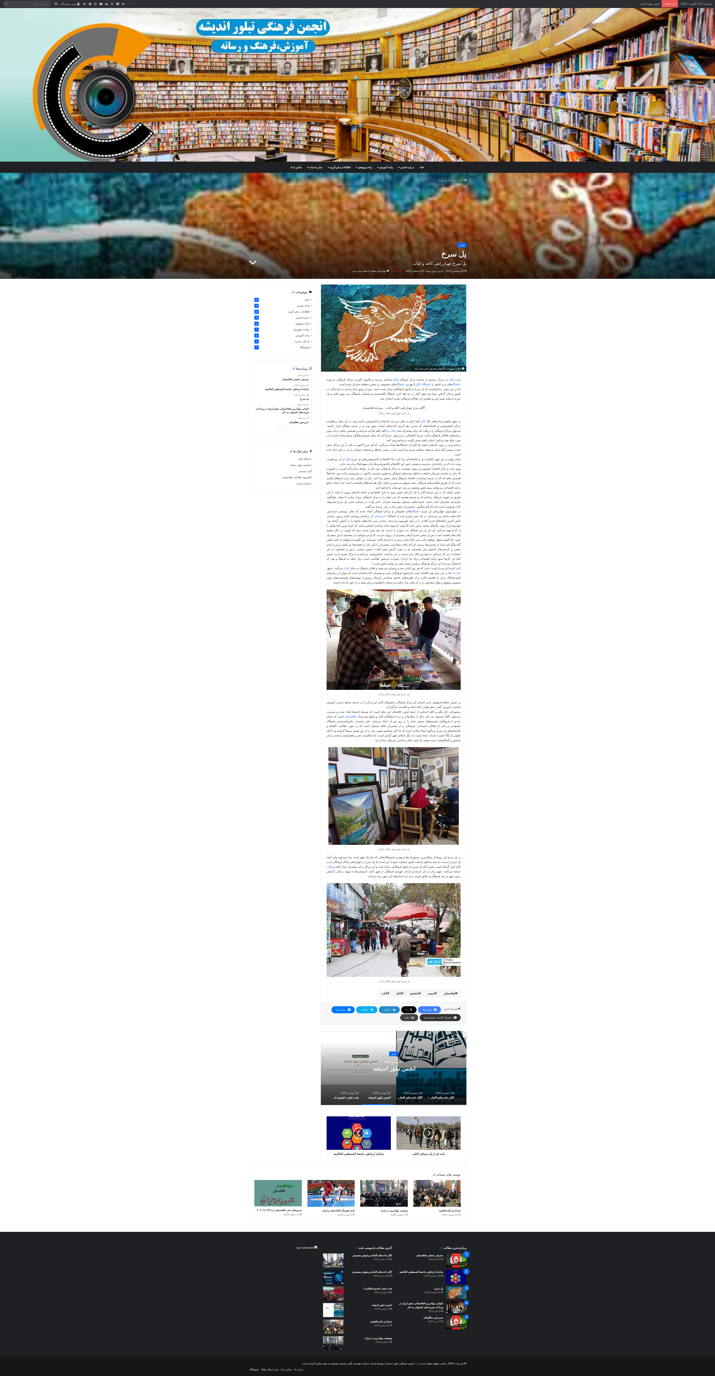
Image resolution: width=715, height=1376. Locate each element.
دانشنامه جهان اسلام (301, 465)
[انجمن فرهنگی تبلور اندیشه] (357, 85)
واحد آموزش (386, 167)
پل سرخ (438, 1288)
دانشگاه (456, 384)
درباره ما (298, 1369)
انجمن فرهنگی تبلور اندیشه (399, 1363)
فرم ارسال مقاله (269, 1369)
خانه (422, 167)
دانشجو (414, 993)
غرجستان (379, 516)
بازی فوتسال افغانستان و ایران (338, 1210)
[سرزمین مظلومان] (456, 1323)
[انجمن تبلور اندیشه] (333, 1310)
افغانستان (350, 716)
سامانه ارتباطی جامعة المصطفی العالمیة (421, 1271)
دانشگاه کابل (305, 458)
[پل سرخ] (456, 1293)
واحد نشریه (303, 305)
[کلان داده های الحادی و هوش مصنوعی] (333, 1260)
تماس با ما (296, 167)
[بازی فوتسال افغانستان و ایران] (331, 1193)
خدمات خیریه (302, 341)
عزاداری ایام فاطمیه (450, 1210)
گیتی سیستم (305, 471)
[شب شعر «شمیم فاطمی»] (333, 1293)
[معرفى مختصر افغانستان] (456, 1260)
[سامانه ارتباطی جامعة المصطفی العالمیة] (456, 1277)
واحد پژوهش (365, 167)
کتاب (392, 430)
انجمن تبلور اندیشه (381, 1304)
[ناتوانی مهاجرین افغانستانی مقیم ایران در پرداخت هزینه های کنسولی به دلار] (456, 1307)
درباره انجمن (407, 167)
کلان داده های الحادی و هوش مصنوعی (393, 1068)
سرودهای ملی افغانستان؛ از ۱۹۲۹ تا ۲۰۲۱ (279, 1210)
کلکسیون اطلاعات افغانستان (297, 477)
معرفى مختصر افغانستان (429, 1255)
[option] (393, 1068)
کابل (452, 379)
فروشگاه (304, 347)
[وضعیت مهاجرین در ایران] (384, 1193)
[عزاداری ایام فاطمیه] (437, 1193)
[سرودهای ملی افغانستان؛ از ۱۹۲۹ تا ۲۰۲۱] (278, 1193)
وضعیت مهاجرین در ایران (647, 3)
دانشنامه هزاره (304, 483)
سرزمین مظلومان (433, 1317)
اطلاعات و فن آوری (340, 167)
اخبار (453, 180)
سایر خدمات (315, 167)
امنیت (431, 993)
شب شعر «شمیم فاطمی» (377, 1288)
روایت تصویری (301, 329)
